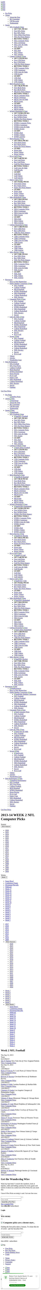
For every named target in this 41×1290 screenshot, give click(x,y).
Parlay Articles (19, 596)
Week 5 (7, 912)
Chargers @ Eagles (7, 1090)
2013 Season (6, 826)
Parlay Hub (18, 592)
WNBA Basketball (16, 504)
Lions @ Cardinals (7, 1139)
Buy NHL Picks (19, 665)
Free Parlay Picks (20, 585)
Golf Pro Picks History (22, 563)
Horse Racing (15, 534)
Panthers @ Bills (6, 1084)
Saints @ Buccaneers (8, 1131)
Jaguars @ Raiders (7, 1151)
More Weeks (10, 1004)
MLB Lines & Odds (21, 493)
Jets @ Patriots (6, 1061)
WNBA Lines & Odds (22, 522)
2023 (7, 836)
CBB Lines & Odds (21, 645)
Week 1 (7, 920)
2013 (11, 969)
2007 (7, 865)
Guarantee (8, 1262)
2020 (7, 842)
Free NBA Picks (19, 604)
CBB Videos (18, 653)
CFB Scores (18, 465)
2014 (7, 854)
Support (8, 1264)
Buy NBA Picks (19, 606)
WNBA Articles (19, 532)
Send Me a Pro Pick (8, 1202)
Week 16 (8, 891)
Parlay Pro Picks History (22, 589)
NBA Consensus (20, 614)
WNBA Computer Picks (22, 518)
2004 (7, 871)
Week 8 (7, 907)
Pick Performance (11, 362)
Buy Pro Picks (10, 1250)
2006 (7, 867)
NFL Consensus (19, 432)
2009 (7, 862)
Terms (7, 1258)
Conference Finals (11, 883)
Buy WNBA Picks (20, 512)
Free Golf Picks (19, 559)
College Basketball (16, 628)
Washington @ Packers (9, 1124)
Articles (12, 775)
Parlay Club (14, 579)
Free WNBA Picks (20, 510)
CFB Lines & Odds (21, 463)
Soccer (16, 728)
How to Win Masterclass (18, 690)
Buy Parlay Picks (20, 587)
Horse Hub (18, 547)
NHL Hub (17, 681)
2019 (7, 844)
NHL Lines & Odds (21, 675)
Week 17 (8, 889)
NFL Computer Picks (21, 430)
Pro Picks (8, 13)
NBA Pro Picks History (22, 608)
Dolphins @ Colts (7, 1104)
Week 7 (7, 908)
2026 (7, 830)
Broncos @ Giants (7, 1145)
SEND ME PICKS (7, 1237)
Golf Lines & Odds (20, 567)
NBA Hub (17, 622)
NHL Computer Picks (21, 671)
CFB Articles (18, 473)
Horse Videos (18, 549)
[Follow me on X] (7, 1270)
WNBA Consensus (20, 520)
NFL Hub (17, 440)
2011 (7, 858)
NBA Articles (18, 626)
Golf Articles (18, 577)
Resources (8, 280)
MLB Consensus (20, 491)
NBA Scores (18, 618)
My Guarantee (15, 404)
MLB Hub (17, 498)
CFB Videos (18, 471)
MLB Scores (18, 495)
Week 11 (8, 901)
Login (3, 2)
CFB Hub (17, 469)
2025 (7, 832)
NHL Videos (18, 683)
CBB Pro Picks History (22, 637)
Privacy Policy (10, 1260)
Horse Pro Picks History (22, 543)
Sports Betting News (12, 1252)
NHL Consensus (19, 673)
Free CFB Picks (19, 451)
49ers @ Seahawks (7, 1159)
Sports (7, 25)
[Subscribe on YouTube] (7, 1268)
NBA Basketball (15, 598)
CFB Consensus (19, 461)
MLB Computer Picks (21, 489)
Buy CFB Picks (19, 453)
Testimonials (14, 408)
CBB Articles (18, 655)
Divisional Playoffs (11, 885)
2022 (7, 838)
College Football (16, 446)
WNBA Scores (19, 524)
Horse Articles (19, 551)
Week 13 (8, 897)
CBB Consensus (19, 643)
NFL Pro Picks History (22, 426)
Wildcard (8, 887)
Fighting (12, 806)
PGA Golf (13, 553)
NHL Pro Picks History (22, 667)
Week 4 (7, 914)
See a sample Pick (7, 1204)
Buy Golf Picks (19, 561)
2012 (7, 856)
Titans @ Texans (6, 1118)
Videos (12, 773)
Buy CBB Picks (19, 636)
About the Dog (15, 402)
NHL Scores (18, 677)
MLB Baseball (15, 475)
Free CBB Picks (19, 634)
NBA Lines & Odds (21, 616)
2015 (7, 852)
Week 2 (4, 877)
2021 (7, 840)
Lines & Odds (15, 730)
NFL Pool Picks (15, 784)
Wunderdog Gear (16, 777)
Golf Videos (18, 575)
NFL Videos (18, 442)
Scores (12, 751)
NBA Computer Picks (21, 612)
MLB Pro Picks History (22, 485)
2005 (7, 869)
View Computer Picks (8, 1063)
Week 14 (8, 895)
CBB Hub (17, 651)
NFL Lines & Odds (20, 434)
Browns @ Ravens (7, 1077)
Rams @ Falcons (7, 1071)
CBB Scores (18, 647)
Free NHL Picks (19, 663)
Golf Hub (17, 573)
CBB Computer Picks (21, 641)
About (7, 15)
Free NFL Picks (19, 420)
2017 (7, 848)
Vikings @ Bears (7, 1098)
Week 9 (7, 905)
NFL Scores (18, 436)
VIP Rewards (14, 406)
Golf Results (18, 569)
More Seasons (10, 942)
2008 (7, 864)
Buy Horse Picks (20, 542)
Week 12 (8, 899)
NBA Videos (18, 624)
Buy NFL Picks (19, 422)
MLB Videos (18, 500)
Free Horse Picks (20, 540)
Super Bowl (9, 881)
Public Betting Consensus (19, 692)
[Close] (2, 1288)
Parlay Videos (19, 594)
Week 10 (8, 903)
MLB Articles (19, 502)
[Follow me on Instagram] (7, 1271)
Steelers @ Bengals (7, 1171)
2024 (7, 834)
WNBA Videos (19, 530)
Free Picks (8, 1248)
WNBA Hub (18, 528)
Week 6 (7, 910)
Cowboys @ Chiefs (8, 1110)
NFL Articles (18, 444)
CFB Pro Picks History (22, 455)
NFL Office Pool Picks (22, 424)
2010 (7, 860)
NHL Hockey (15, 657)
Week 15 (8, 893)
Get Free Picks (6, 391)
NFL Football (14, 414)
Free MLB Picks (19, 481)
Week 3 (7, 916)
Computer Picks (15, 710)
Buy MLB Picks (19, 483)
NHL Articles (18, 684)
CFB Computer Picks (21, 459)
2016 (7, 850)
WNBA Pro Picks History (23, 514)
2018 (7, 846)
